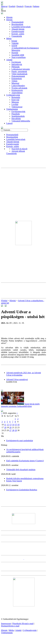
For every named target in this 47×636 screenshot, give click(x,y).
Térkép (14, 81)
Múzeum (15, 102)
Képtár (14, 41)
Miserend (15, 83)
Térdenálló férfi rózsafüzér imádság (20, 469)
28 (13, 430)
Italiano (36, 6)
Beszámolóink (17, 24)
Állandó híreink (17, 29)
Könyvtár (15, 100)
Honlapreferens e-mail (10, 626)
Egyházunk (16, 62)
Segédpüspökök (18, 116)
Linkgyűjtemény (18, 85)
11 (5, 424)
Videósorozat (16, 107)
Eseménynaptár (17, 31)
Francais (28, 6)
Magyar (4, 6)
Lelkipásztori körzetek (20, 69)
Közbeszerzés (17, 90)
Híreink (9, 17)
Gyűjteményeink (13, 95)
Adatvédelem (16, 93)
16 (18, 424)
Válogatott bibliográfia (20, 121)
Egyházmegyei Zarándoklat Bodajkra (21, 490)
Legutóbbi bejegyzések (21, 27)
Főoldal (4, 300)
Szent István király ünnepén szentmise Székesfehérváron (20, 405)
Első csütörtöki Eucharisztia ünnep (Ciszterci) (25, 461)
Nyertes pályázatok (19, 88)
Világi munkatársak (19, 74)
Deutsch (20, 6)
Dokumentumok (18, 76)
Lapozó (9, 123)
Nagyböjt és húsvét (19, 149)
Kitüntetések (16, 78)
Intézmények (16, 64)
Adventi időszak (18, 151)
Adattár (9, 60)
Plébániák (15, 67)
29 (16, 430)
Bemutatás (15, 97)
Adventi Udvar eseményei (17, 379)
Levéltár (14, 104)
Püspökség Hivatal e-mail (22, 623)
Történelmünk (12, 109)
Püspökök (15, 114)
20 (10, 427)
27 (10, 430)
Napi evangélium (18, 57)
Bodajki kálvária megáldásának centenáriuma (24, 478)
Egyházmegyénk (18, 111)
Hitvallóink (16, 118)
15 (16, 424)
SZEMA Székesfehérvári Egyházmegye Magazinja (25, 47)
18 (5, 427)
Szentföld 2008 (17, 55)
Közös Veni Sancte (14, 481)
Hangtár (14, 53)
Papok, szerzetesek (19, 71)
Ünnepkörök (16, 36)
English (12, 6)
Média (8, 38)
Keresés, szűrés (17, 34)
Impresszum (6, 623)
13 (10, 424)
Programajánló (17, 22)
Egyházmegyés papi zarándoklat (19, 440)
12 (8, 424)
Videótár (15, 43)
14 (13, 424)
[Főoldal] (2, 4)
